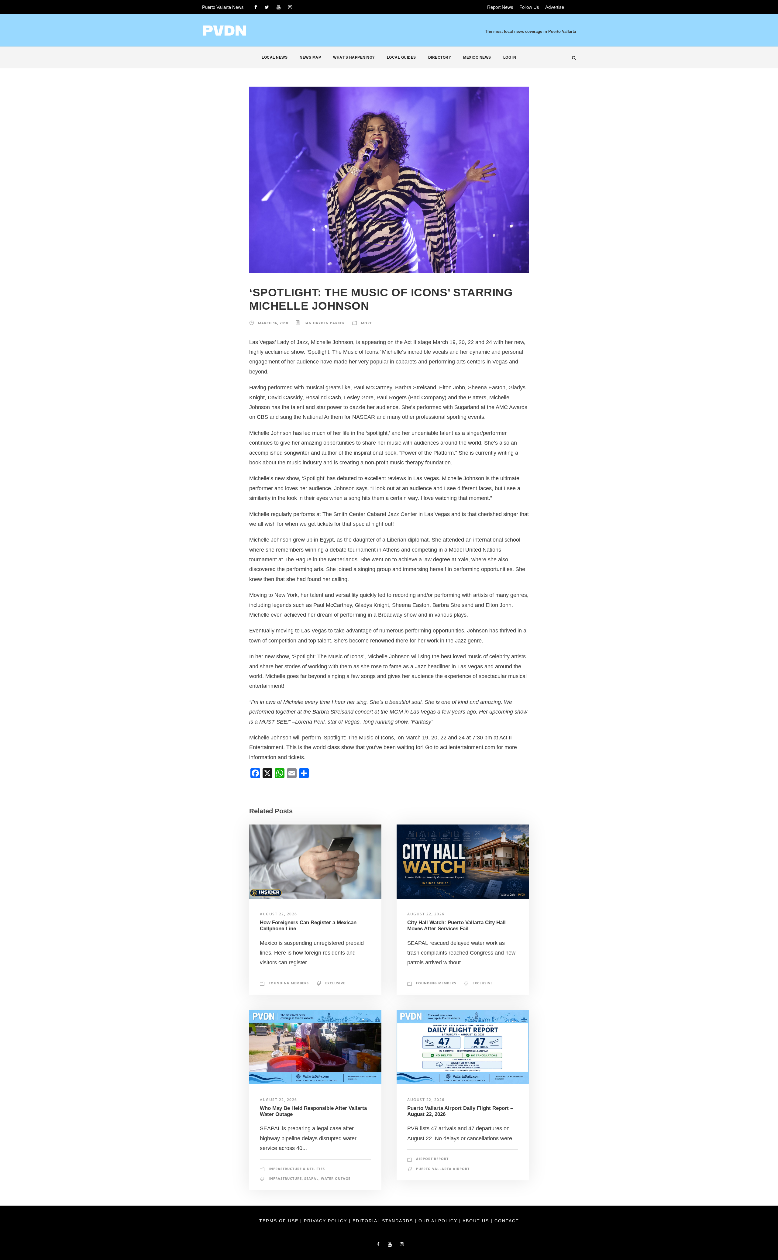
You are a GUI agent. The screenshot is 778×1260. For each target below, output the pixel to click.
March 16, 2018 (273, 323)
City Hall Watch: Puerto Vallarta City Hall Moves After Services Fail (456, 925)
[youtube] (279, 7)
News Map (310, 57)
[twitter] (267, 7)
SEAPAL (311, 1178)
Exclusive (335, 983)
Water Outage (335, 1178)
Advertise (554, 7)
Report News (500, 7)
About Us (477, 1220)
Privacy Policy (326, 1220)
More (366, 323)
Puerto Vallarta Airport (443, 1168)
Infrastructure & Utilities (297, 1168)
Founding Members (289, 983)
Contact (506, 1220)
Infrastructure (285, 1178)
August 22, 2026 (278, 914)
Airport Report (432, 1158)
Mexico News (477, 57)
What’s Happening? (354, 57)
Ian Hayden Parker (325, 323)
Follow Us (529, 7)
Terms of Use (279, 1220)
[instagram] (290, 7)
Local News (274, 57)
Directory (439, 57)
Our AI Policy (437, 1220)
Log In (509, 57)
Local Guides (401, 57)
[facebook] (255, 7)
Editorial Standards (384, 1220)
